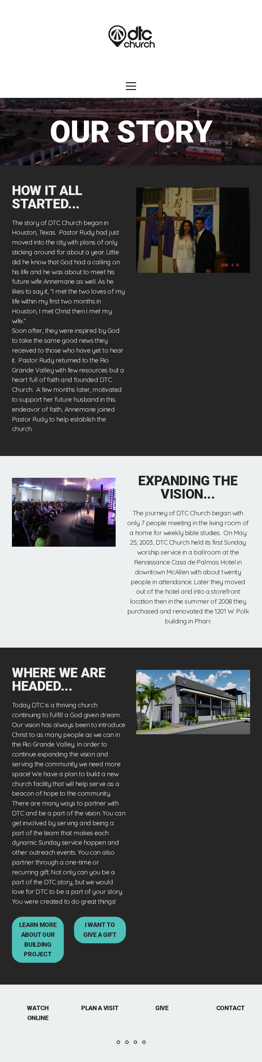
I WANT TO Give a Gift (100, 929)
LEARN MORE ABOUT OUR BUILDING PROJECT (38, 939)
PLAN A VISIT (100, 1008)
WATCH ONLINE (37, 1012)
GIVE (162, 1008)
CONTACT (230, 1008)
